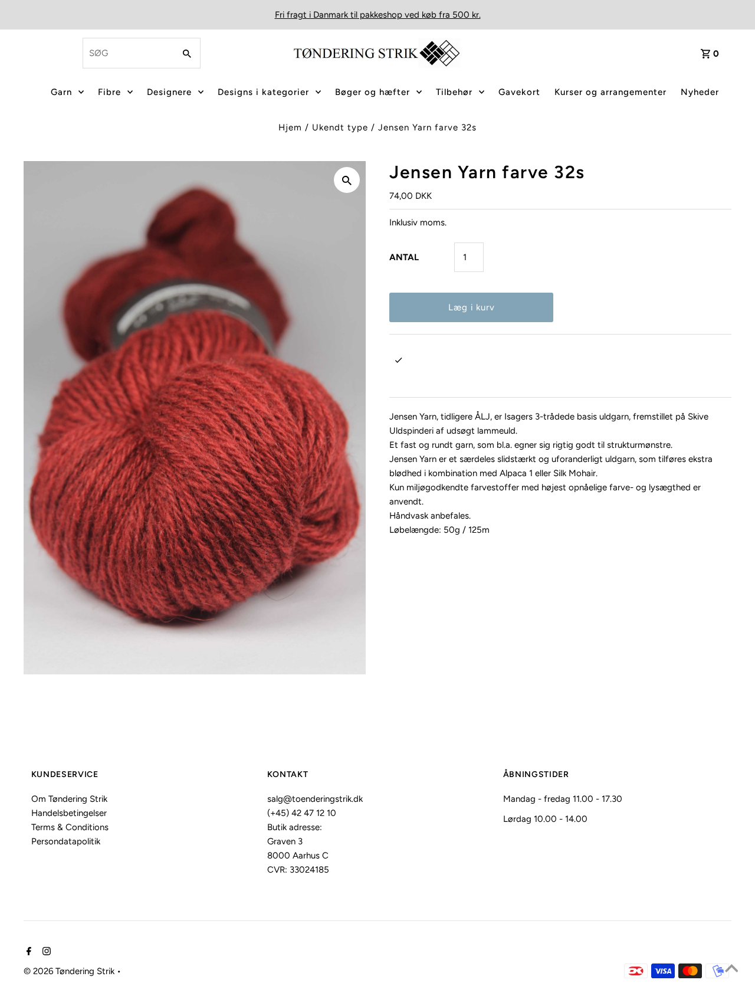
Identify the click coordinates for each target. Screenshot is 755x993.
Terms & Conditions (70, 827)
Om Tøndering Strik (69, 799)
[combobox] (127, 53)
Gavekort (519, 92)
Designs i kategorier (263, 92)
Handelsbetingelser (69, 813)
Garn (61, 92)
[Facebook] (27, 952)
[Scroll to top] (731, 969)
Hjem (290, 127)
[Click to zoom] (347, 180)
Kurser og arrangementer (610, 92)
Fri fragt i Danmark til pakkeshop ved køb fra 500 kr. (378, 14)
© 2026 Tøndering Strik (70, 971)
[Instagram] (45, 952)
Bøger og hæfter (372, 92)
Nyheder (700, 92)
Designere (169, 92)
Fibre (109, 92)
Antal (404, 257)
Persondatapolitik (65, 841)
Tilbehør (454, 92)
